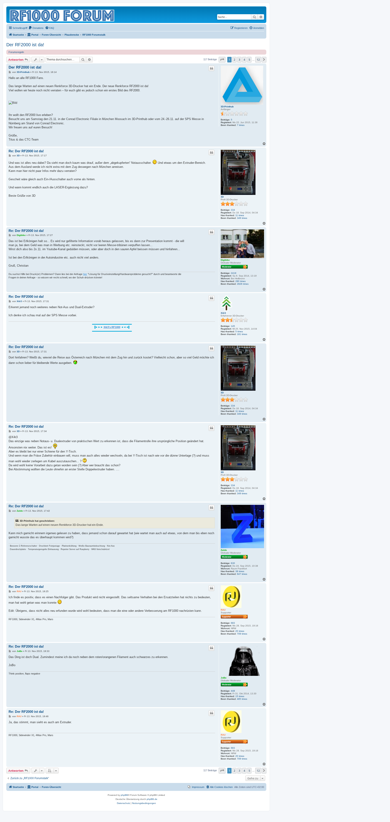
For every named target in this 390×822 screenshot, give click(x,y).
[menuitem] (36, 28)
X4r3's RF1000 (112, 327)
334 (233, 210)
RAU (223, 610)
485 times (242, 699)
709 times (242, 634)
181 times (242, 334)
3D (222, 197)
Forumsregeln (16, 52)
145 (233, 326)
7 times (240, 125)
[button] (222, 59)
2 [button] (234, 60)
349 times (242, 218)
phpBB (124, 795)
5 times (239, 331)
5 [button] (249, 60)
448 (233, 691)
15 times (239, 696)
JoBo (223, 678)
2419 (233, 273)
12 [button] (258, 60)
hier (85, 274)
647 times (242, 574)
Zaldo (224, 550)
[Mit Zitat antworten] (211, 68)
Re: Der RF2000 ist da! (26, 151)
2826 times (242, 284)
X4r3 (223, 313)
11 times (239, 215)
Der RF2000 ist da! (25, 44)
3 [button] (239, 60)
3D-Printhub (227, 106)
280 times (240, 281)
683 (233, 623)
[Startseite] (62, 14)
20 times (239, 631)
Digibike (225, 260)
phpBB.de (152, 799)
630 (233, 563)
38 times (239, 571)
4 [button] (244, 60)
